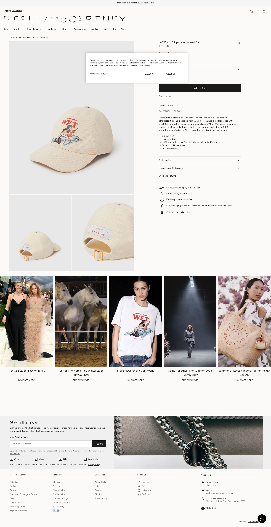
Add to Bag (199, 88)
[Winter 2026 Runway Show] (81, 321)
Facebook (146, 482)
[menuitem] (16, 29)
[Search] (251, 11)
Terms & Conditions (62, 503)
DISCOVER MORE (26, 380)
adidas (41, 459)
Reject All (170, 74)
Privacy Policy (94, 465)
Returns (13, 490)
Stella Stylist (212, 508)
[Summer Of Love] (244, 321)
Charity (98, 494)
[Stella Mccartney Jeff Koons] (135, 321)
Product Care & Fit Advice (171, 168)
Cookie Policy (59, 494)
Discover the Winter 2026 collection (135, 3)
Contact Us (15, 503)
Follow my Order (17, 507)
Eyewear (98, 490)
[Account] (258, 11)
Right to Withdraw (18, 511)
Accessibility (58, 507)
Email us (209, 491)
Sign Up (99, 444)
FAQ (12, 499)
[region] (137, 67)
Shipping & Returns (167, 176)
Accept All (149, 74)
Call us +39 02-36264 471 (217, 499)
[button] (71, 117)
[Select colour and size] (239, 43)
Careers (56, 486)
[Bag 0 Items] (264, 11)
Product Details (166, 106)
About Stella (100, 482)
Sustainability (165, 160)
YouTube (145, 494)
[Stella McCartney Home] (64, 19)
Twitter (145, 486)
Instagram (146, 490)
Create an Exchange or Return (23, 494)
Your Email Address (19, 437)
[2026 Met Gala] (26, 321)
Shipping (14, 482)
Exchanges (14, 486)
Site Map (57, 482)
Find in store (165, 96)
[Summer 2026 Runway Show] (190, 321)
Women (17, 459)
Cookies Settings (60, 499)
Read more (15, 454)
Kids (64, 459)
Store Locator (212, 483)
